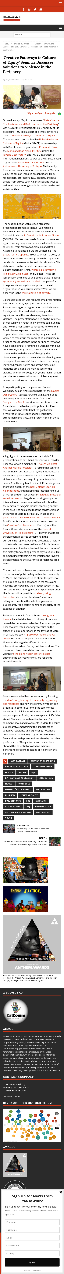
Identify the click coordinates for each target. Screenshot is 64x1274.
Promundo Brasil (48, 147)
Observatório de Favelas (18, 789)
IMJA (33, 772)
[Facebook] (23, 9)
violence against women (18, 812)
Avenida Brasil (52, 517)
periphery (10, 795)
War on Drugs (43, 812)
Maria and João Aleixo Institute (24, 151)
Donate (17, 1096)
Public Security (13, 801)
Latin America (46, 778)
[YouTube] (40, 9)
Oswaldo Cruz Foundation (21, 525)
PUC (28, 801)
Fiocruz (9, 772)
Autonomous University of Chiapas (22, 166)
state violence (12, 806)
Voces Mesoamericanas (31, 162)
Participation (43, 789)
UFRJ (28, 806)
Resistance (40, 801)
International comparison (19, 778)
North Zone (24, 784)
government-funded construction (21, 517)
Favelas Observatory (14, 154)
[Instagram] (29, 9)
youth (8, 818)
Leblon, (40, 593)
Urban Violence (43, 806)
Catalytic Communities (24, 1036)
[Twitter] (35, 9)
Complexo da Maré (13, 402)
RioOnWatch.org (10, 1048)
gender (22, 772)
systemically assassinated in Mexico (22, 281)
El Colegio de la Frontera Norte (41, 235)
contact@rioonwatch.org (14, 1084)
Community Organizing (43, 761)
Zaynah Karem (12, 79)
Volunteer (7, 1096)
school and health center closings (31, 653)
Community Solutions (16, 766)
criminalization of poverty (36, 293)
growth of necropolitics (16, 254)
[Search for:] (32, 34)
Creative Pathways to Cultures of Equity (33, 135)
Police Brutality (29, 795)
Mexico (8, 784)
